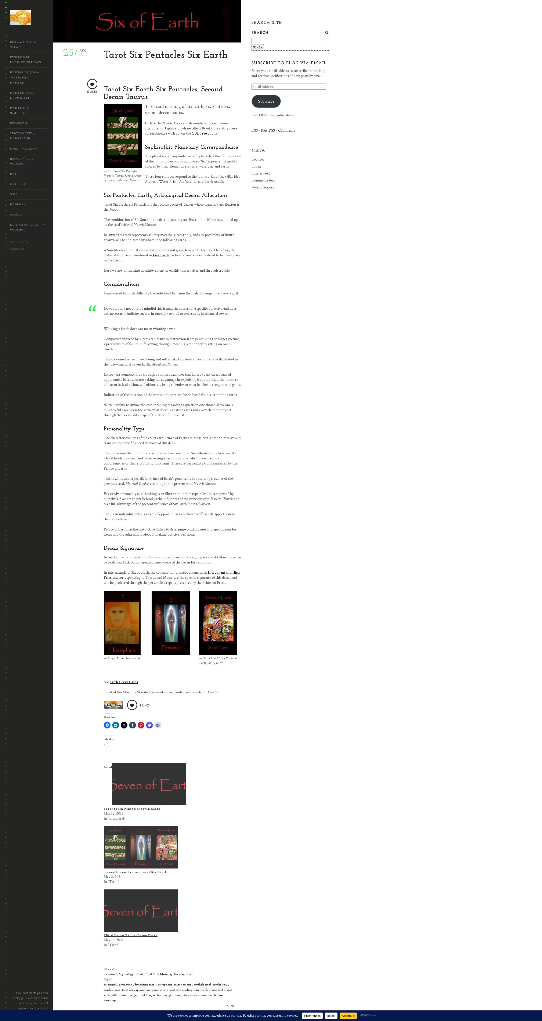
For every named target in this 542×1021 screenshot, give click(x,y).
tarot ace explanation (136, 990)
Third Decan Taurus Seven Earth (131, 935)
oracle (108, 990)
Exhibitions (18, 184)
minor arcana (183, 984)
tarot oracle (209, 995)
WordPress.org (263, 187)
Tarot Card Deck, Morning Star (22, 136)
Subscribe (266, 101)
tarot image (129, 995)
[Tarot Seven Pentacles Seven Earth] (149, 804)
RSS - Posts (260, 130)
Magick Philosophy (23, 148)
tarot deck (217, 990)
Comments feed (263, 180)
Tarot (140, 974)
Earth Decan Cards (124, 682)
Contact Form (18, 248)
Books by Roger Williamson (21, 161)
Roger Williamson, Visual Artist (23, 44)
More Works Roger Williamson (24, 227)
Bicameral (111, 974)
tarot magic (165, 995)
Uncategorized (183, 974)
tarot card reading (181, 990)
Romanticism (19, 123)
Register (258, 159)
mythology (220, 984)
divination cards (145, 984)
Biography (17, 204)
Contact (16, 214)
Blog (13, 174)
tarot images (147, 995)
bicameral (111, 984)
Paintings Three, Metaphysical (21, 95)
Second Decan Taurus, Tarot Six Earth (135, 872)
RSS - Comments (282, 130)
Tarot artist (159, 990)
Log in (256, 166)
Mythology (127, 974)
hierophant (165, 984)
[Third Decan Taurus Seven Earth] (141, 930)
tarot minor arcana (187, 995)
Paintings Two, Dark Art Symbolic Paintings (24, 77)
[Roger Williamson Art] (29, 18)
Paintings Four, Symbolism (21, 110)
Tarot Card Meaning (159, 974)
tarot (117, 990)
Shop (13, 194)
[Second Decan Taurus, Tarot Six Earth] (141, 867)
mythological (203, 984)
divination (126, 984)
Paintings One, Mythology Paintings (25, 60)
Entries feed (261, 173)
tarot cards (201, 990)
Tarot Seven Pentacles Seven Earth (132, 809)
